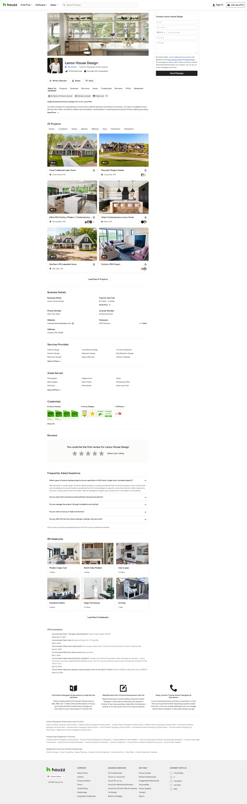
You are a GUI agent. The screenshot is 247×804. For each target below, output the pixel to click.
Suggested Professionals (149, 781)
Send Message (176, 73)
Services (85, 88)
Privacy (80, 781)
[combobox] (100, 4)
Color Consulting (66, 752)
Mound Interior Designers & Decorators (83, 727)
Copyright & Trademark (86, 796)
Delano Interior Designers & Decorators (95, 725)
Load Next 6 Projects (98, 279)
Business (74, 88)
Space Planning (81, 752)
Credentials (106, 88)
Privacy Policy (190, 60)
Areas (95, 88)
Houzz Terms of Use (174, 60)
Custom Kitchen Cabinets (98, 752)
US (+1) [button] (160, 32)
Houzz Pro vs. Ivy (115, 781)
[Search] (64, 4)
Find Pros (25, 4)
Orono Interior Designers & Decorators (115, 727)
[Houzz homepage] (10, 4)
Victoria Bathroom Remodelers (125, 740)
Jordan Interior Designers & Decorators (127, 725)
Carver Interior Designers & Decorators (62, 725)
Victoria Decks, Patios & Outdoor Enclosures (145, 742)
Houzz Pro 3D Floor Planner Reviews (122, 788)
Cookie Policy (82, 788)
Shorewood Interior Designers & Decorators (150, 727)
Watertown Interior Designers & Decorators (74, 730)
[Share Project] (93, 170)
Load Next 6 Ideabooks (97, 617)
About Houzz (82, 773)
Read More (51, 112)
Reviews (118, 88)
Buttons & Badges (115, 796)
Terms (79, 785)
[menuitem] (26, 5)
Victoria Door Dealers (172, 742)
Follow (144, 323)
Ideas (53, 4)
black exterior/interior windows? (76, 658)
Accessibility (144, 785)
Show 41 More (53, 361)
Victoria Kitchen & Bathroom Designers (96, 740)
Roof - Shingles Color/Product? (75, 634)
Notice (87, 781)
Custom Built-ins (117, 752)
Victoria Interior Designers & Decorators (62, 740)
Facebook (178, 781)
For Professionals (115, 773)
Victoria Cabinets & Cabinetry (97, 742)
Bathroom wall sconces (72, 652)
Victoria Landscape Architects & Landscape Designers (161, 740)
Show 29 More (53, 390)
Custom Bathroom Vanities (146, 752)
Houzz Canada (145, 773)
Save (91, 80)
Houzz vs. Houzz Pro (116, 777)
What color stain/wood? (72, 646)
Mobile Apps (82, 792)
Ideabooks (138, 88)
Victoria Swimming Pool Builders (70, 742)
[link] (50, 424)
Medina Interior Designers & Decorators (161, 725)
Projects (63, 88)
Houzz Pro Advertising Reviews (120, 785)
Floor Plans (129, 752)
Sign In (141, 796)
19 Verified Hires (75, 71)
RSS (175, 789)
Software (40, 4)
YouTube (177, 785)
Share (77, 80)
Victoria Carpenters (118, 742)
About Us (52, 88)
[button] (98, 415)
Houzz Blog (178, 773)
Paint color (67, 640)
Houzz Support (145, 788)
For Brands (112, 792)
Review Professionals (147, 777)
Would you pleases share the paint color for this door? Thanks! (88, 669)
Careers (80, 777)
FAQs (128, 88)
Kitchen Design (52, 752)
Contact (142, 792)
